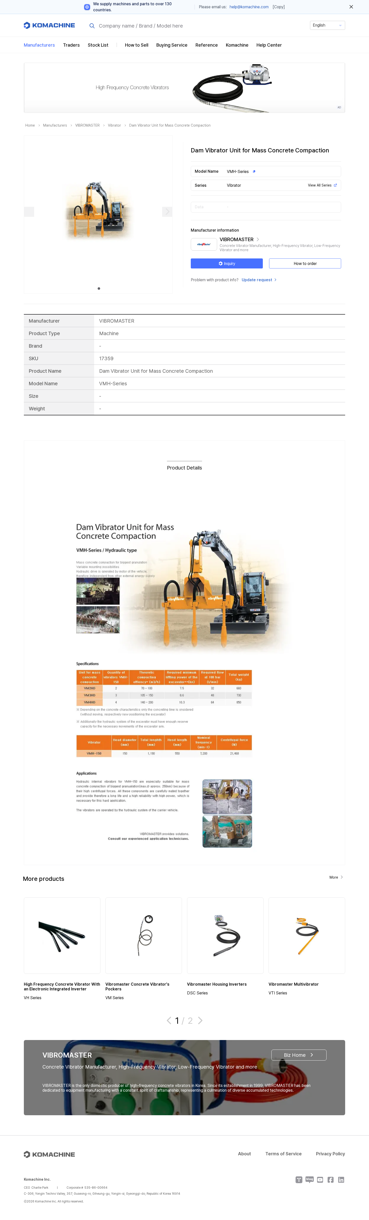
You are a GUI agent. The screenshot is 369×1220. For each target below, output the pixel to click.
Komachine (237, 45)
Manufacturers (39, 45)
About (244, 1153)
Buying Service (172, 45)
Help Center (269, 45)
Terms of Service (283, 1153)
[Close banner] (351, 7)
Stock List (98, 45)
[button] (355, 1177)
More (334, 877)
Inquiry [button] (229, 263)
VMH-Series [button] (238, 171)
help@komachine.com (249, 7)
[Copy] (279, 7)
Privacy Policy (330, 1153)
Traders (71, 45)
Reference (207, 45)
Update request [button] (257, 279)
